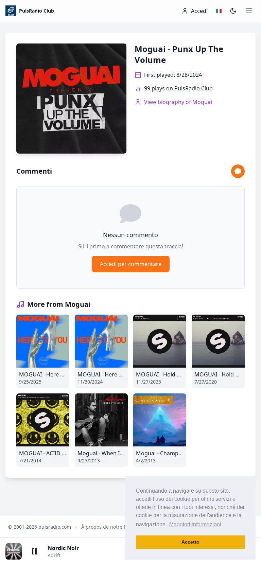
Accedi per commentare (130, 264)
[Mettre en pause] (34, 551)
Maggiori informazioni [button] (195, 524)
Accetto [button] (190, 542)
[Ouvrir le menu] (249, 11)
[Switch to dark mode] (233, 11)
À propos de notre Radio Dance (116, 527)
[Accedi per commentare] (238, 171)
